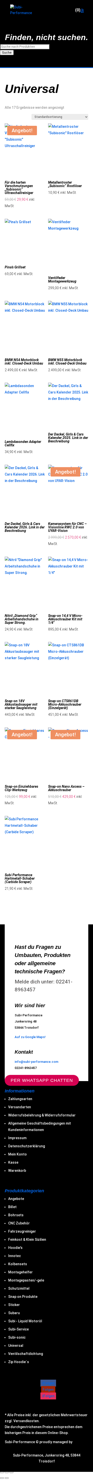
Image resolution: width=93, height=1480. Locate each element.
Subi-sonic (17, 1337)
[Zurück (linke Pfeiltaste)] (2, 1478)
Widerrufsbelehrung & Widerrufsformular (42, 1115)
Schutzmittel (19, 1288)
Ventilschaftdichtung (25, 1354)
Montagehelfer (20, 1272)
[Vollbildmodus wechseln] (2, 1472)
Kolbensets (17, 1264)
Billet (12, 1207)
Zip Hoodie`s (18, 1362)
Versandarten (19, 1107)
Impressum (17, 1138)
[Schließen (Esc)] (11, 1472)
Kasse (13, 1162)
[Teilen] (7, 1472)
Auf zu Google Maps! (30, 1037)
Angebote (16, 1199)
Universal (15, 1346)
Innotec (14, 1256)
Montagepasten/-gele (26, 1280)
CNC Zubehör (19, 1223)
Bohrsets (16, 1215)
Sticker (14, 1305)
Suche (7, 52)
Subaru (14, 1313)
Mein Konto (17, 1154)
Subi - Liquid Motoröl (25, 1321)
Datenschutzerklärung (26, 1146)
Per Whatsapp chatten (42, 1080)
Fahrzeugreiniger (22, 1231)
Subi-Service (18, 1329)
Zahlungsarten (20, 1099)
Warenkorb (17, 1171)
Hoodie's (15, 1248)
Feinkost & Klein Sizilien (27, 1239)
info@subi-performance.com (36, 1062)
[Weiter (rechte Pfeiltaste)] (7, 1478)
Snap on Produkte (22, 1297)
